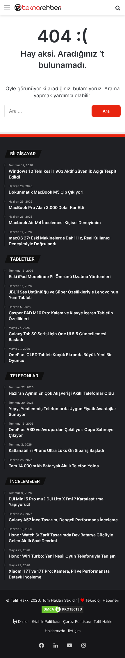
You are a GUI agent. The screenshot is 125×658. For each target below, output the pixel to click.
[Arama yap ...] (118, 9)
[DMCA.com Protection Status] (62, 612)
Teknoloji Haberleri (102, 600)
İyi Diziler (21, 621)
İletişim (74, 630)
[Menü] (7, 9)
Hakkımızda (55, 630)
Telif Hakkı (103, 621)
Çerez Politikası (77, 621)
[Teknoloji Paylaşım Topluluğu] (38, 7)
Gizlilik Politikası (46, 621)
